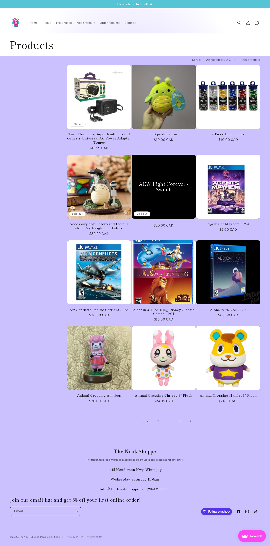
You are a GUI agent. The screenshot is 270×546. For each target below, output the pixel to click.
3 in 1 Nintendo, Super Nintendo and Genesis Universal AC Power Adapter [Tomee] (99, 138)
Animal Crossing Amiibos (99, 395)
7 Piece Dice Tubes (228, 134)
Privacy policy (75, 536)
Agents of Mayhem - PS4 (228, 224)
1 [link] (137, 421)
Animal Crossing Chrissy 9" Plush (163, 395)
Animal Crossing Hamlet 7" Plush (228, 395)
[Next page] (190, 421)
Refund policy (95, 536)
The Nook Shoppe (29, 537)
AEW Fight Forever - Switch (164, 186)
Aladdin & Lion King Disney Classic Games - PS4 (163, 312)
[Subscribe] (76, 511)
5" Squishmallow (164, 134)
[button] (239, 22)
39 (179, 421)
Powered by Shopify (51, 537)
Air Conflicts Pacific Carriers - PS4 (99, 310)
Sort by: (197, 59)
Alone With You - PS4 (228, 310)
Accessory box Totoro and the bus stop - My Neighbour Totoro (99, 226)
